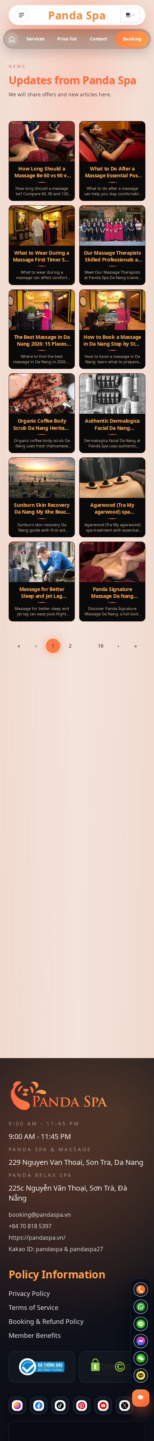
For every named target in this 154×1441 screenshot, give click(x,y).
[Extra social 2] (124, 1405)
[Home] (11, 39)
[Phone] (81, 1405)
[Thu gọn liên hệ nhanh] (140, 1398)
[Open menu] (21, 15)
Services (36, 39)
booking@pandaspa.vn (40, 1215)
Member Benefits (35, 1335)
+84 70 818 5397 (30, 1226)
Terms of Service (33, 1307)
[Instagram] (17, 1405)
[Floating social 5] (141, 1358)
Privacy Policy (29, 1293)
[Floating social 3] (141, 1324)
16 (101, 645)
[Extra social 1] (103, 1405)
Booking (132, 39)
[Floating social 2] (141, 1307)
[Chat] (60, 1405)
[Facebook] (38, 1405)
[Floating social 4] (141, 1341)
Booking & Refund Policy (46, 1321)
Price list (67, 39)
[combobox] (130, 15)
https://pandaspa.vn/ (37, 1237)
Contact (98, 39)
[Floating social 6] (141, 1375)
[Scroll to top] (77, 1432)
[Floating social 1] (141, 1289)
